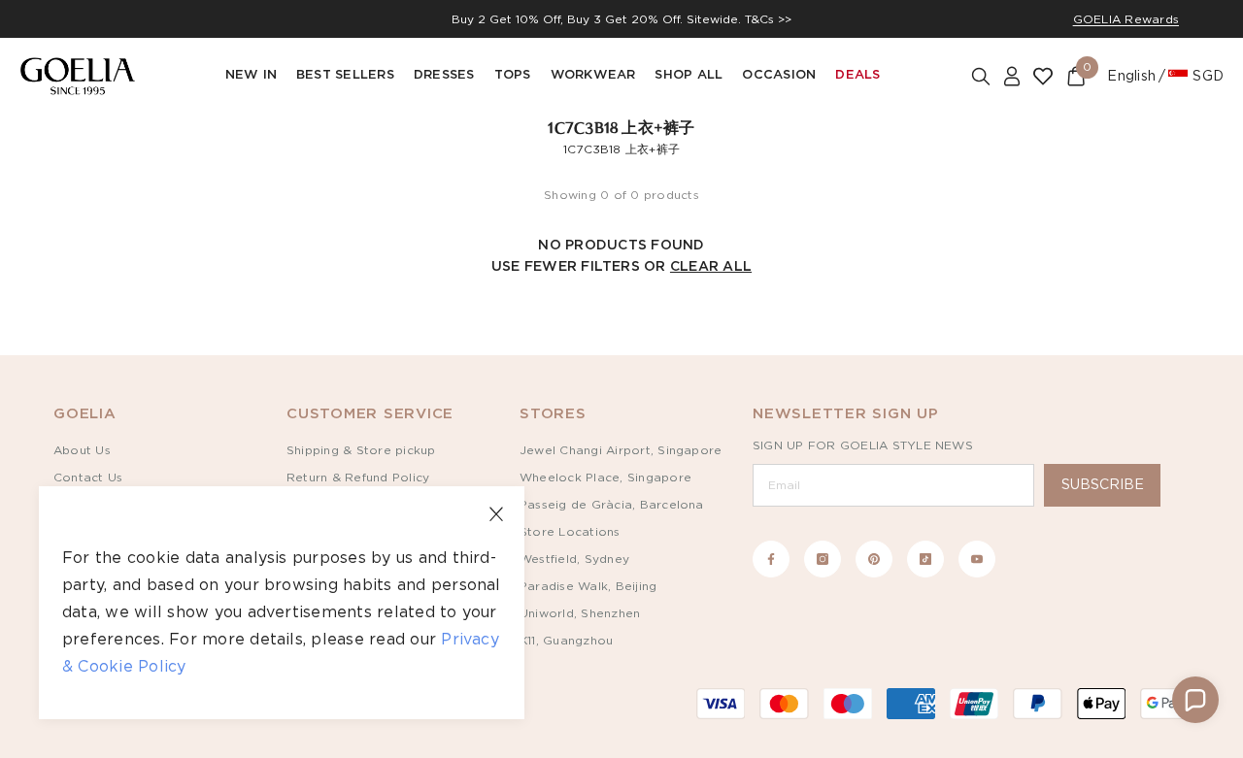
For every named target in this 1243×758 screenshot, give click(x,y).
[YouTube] (976, 559)
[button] (1195, 699)
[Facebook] (771, 559)
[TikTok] (925, 559)
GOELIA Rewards (1126, 19)
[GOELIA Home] (77, 76)
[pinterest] (874, 559)
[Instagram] (822, 559)
